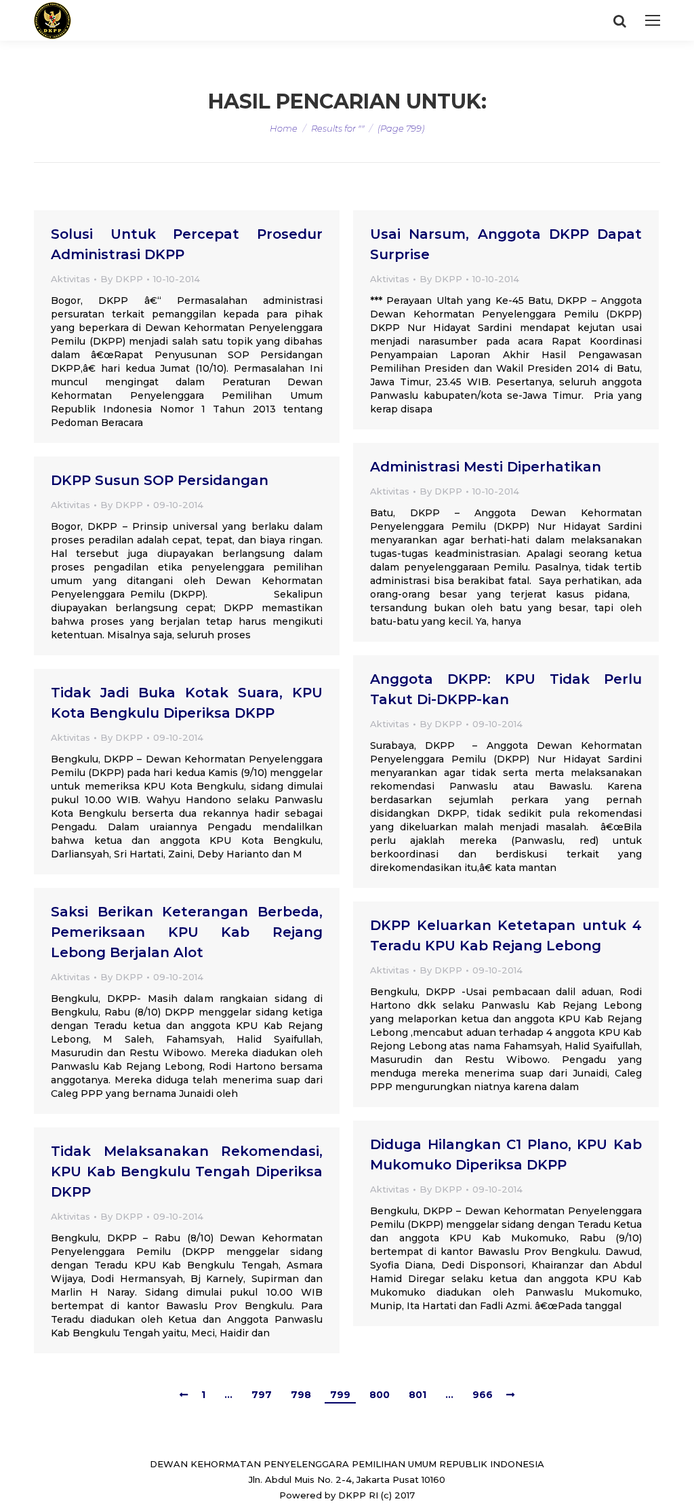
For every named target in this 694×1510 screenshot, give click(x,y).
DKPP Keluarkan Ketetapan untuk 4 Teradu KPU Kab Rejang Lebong (506, 935)
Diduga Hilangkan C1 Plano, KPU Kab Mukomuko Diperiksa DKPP (506, 1154)
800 (379, 1395)
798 (301, 1395)
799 (340, 1395)
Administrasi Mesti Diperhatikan (485, 467)
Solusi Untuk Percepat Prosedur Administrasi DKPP (187, 244)
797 (261, 1395)
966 (482, 1395)
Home (284, 128)
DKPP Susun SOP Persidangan (159, 480)
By (121, 278)
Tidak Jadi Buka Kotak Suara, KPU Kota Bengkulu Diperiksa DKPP (187, 702)
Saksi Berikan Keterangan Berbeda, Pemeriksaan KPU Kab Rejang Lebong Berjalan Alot (187, 932)
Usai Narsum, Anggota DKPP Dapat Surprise (506, 244)
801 (417, 1395)
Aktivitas (70, 278)
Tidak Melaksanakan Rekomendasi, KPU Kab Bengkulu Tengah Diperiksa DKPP (187, 1171)
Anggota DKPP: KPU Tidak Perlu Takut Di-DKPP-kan (506, 689)
